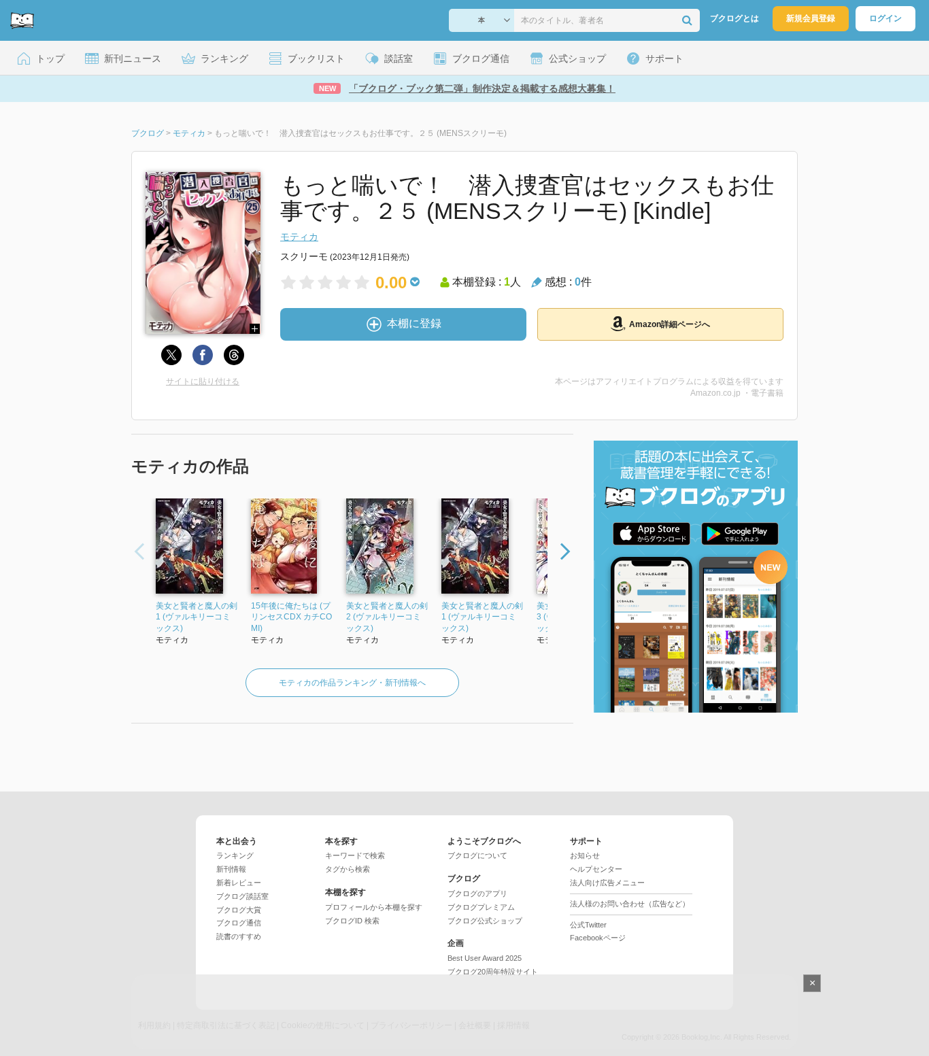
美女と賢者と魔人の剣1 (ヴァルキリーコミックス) (482, 617)
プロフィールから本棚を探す (373, 907)
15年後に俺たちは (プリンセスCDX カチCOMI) (291, 617)
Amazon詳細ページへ (669, 324)
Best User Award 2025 (484, 958)
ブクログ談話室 (242, 896)
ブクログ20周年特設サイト (492, 972)
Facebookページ (598, 938)
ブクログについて (477, 855)
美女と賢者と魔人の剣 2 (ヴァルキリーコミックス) (387, 617)
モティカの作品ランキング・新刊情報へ (352, 682)
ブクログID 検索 (352, 921)
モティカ (299, 236)
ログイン (885, 18)
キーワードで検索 (355, 855)
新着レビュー (238, 883)
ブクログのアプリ (477, 893)
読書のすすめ (238, 936)
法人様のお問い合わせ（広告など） (630, 904)
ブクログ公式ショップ (484, 921)
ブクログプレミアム (481, 907)
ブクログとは (734, 18)
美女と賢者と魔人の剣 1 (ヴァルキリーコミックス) (196, 617)
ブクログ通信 (238, 923)
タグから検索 (347, 869)
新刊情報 (231, 869)
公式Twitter (588, 925)
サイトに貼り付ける (202, 381)
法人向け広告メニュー (607, 883)
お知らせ (585, 855)
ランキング (235, 855)
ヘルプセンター (596, 869)
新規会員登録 (810, 18)
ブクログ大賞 (238, 910)
